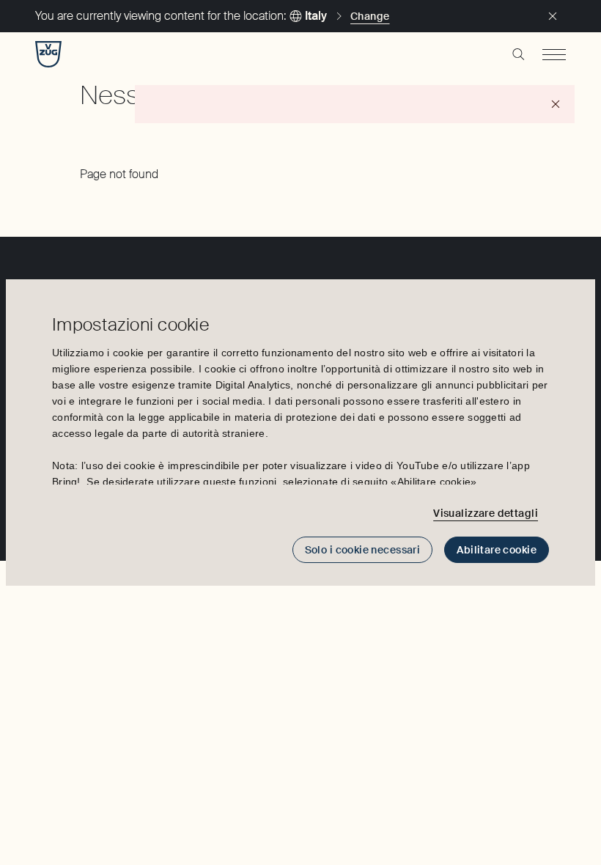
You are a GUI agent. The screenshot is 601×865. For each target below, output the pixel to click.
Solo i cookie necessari (363, 549)
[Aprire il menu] (554, 54)
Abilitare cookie (497, 549)
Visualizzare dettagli (485, 513)
